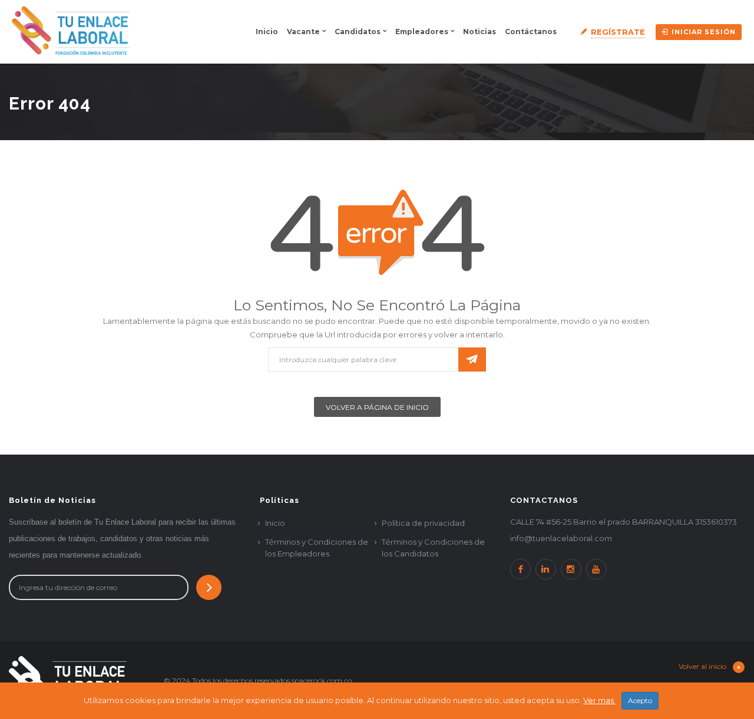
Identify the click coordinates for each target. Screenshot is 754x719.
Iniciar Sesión (704, 32)
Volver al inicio (703, 666)
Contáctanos (531, 31)
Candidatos (358, 31)
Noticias (479, 31)
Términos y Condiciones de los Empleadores (316, 547)
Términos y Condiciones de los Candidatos (433, 547)
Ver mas (599, 700)
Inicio (267, 31)
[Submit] (208, 587)
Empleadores (421, 31)
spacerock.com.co (322, 680)
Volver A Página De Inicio (377, 407)
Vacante (303, 31)
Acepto (640, 700)
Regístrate (618, 32)
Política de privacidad (423, 523)
